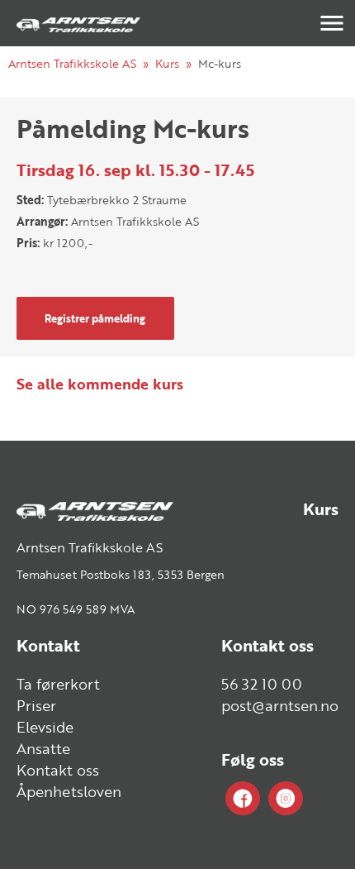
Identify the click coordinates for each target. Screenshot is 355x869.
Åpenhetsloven (69, 791)
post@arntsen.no (279, 705)
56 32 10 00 (261, 684)
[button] (332, 23)
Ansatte (43, 748)
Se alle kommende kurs (100, 383)
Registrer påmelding (95, 318)
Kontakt (48, 645)
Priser (36, 705)
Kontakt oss (58, 770)
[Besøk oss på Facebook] (242, 799)
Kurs (167, 63)
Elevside (45, 727)
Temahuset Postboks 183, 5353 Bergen (121, 574)
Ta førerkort (58, 684)
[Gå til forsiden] (78, 23)
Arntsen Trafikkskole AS (72, 63)
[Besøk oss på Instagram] (285, 799)
